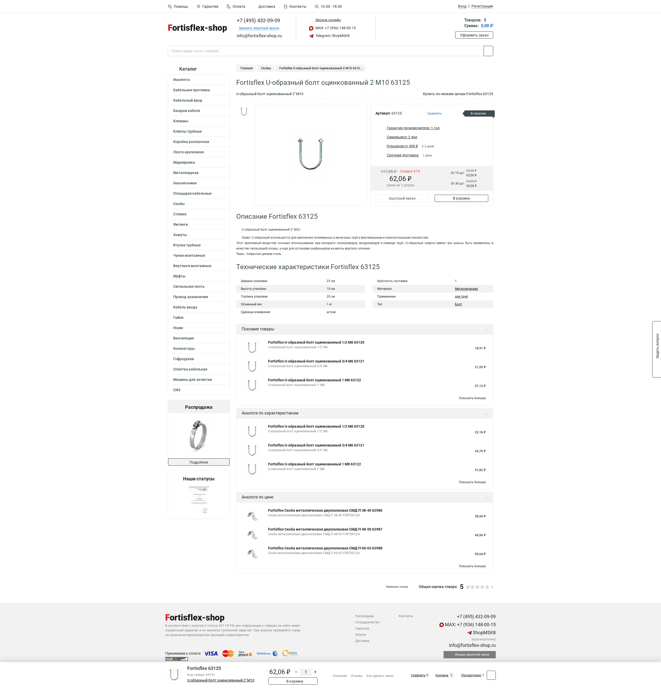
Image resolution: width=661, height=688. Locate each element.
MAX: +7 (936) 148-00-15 (335, 28)
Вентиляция (183, 338)
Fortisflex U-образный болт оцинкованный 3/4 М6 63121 (316, 361)
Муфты (179, 276)
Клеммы (180, 121)
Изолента (181, 80)
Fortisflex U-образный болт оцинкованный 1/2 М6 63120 (316, 342)
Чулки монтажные (189, 255)
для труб (461, 296)
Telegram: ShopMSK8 (332, 36)
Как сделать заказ (380, 676)
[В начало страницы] (491, 675)
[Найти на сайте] (488, 51)
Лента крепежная (188, 152)
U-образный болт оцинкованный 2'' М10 (220, 680)
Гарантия (210, 6)
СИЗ (176, 390)
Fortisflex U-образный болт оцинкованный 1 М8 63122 (314, 380)
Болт (458, 304)
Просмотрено (471, 675)
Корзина (442, 675)
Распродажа (364, 616)
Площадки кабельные (192, 193)
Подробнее (199, 462)
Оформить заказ (474, 35)
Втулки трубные (187, 245)
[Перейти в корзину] (458, 23)
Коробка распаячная (191, 142)
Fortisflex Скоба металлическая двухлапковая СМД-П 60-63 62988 (325, 548)
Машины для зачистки (192, 379)
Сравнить (418, 675)
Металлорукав (186, 173)
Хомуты (180, 235)
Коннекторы (184, 348)
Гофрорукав (183, 359)
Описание (340, 676)
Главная (246, 68)
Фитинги (180, 224)
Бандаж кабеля (186, 111)
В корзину (461, 198)
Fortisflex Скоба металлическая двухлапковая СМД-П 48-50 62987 (325, 529)
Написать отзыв (397, 586)
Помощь (181, 6)
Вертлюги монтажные (192, 266)
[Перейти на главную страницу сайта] (197, 28)
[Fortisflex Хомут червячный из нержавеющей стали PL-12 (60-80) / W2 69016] (198, 435)
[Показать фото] (244, 111)
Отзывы (357, 676)
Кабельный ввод (187, 100)
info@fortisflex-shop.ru (472, 645)
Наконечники (184, 183)
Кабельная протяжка (191, 90)
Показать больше (472, 398)
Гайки (178, 317)
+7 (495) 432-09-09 (257, 20)
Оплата (239, 6)
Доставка (266, 6)
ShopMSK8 (484, 632)
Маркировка (184, 162)
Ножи (178, 328)
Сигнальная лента (188, 286)
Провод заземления (190, 297)
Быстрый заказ (402, 198)
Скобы (179, 204)
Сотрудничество (367, 622)
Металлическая (466, 289)
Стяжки (179, 214)
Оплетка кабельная (190, 369)
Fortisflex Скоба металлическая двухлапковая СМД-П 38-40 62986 (325, 510)
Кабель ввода (185, 307)
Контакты (297, 6)
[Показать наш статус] (199, 500)
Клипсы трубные (187, 131)
